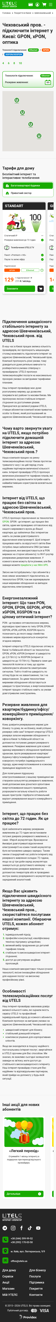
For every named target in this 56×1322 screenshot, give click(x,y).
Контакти (35, 1295)
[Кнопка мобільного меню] (51, 4)
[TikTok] (29, 1228)
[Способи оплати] (30, 4)
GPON (12, 270)
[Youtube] (38, 1228)
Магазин (8, 1288)
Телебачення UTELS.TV (22, 247)
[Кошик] (44, 4)
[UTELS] (9, 4)
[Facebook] (21, 1228)
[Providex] (28, 1317)
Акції (5, 1282)
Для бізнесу (37, 1270)
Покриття (36, 1288)
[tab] (28, 185)
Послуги (35, 1276)
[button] (17, 100)
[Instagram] (13, 1228)
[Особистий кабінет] (37, 4)
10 (20, 63)
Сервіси (7, 1276)
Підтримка (36, 1282)
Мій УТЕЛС (10, 1295)
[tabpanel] (28, 248)
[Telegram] (4, 1228)
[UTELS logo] (12, 1217)
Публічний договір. (18, 1310)
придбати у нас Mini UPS (34, 565)
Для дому (9, 1270)
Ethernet (30, 270)
